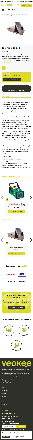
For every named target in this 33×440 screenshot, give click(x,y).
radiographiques (13, 104)
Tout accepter (6, 436)
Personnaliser (20, 436)
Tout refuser (13, 436)
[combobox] (18, 9)
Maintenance (5, 399)
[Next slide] (31, 197)
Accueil (3, 14)
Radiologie (12, 14)
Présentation (5, 390)
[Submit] (7, 9)
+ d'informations (6, 62)
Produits (8, 14)
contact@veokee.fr (8, 421)
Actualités (4, 404)
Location (4, 396)
